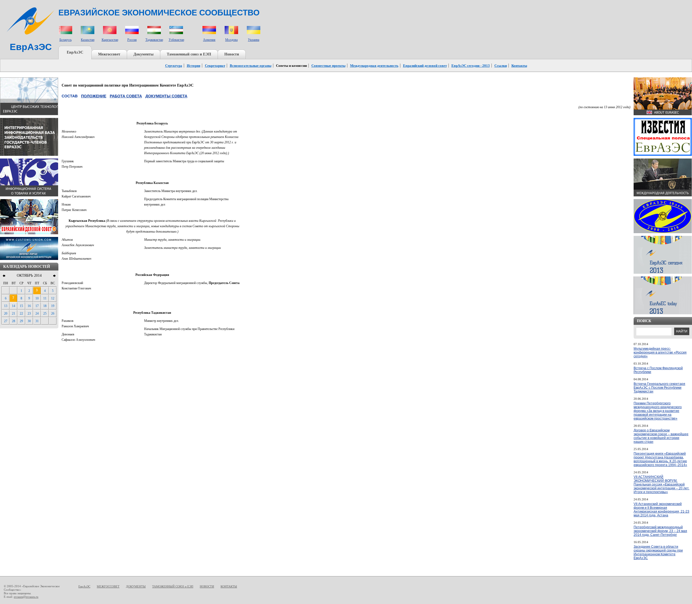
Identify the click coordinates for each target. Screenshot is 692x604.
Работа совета (126, 96)
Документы (144, 54)
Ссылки (500, 66)
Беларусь (65, 39)
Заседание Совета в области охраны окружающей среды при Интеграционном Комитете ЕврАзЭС (658, 552)
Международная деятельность (374, 66)
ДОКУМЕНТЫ (136, 586)
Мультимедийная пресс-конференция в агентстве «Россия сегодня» (660, 352)
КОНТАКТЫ (229, 586)
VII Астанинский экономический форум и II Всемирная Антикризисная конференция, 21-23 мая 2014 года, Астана (661, 509)
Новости (231, 54)
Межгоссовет (109, 54)
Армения (209, 39)
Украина (253, 39)
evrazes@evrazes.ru (26, 596)
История (193, 66)
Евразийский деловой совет (425, 66)
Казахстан (87, 39)
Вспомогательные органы (250, 66)
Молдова (231, 39)
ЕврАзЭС (75, 52)
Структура (173, 66)
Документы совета (166, 96)
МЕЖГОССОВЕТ (108, 586)
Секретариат (215, 66)
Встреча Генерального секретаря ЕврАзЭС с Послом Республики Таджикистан (659, 387)
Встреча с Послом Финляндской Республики (658, 370)
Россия (132, 39)
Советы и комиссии (291, 66)
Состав (70, 96)
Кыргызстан (110, 39)
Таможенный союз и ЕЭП (189, 54)
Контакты (519, 66)
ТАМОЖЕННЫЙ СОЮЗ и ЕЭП (172, 586)
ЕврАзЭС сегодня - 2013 (470, 66)
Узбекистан (176, 39)
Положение (93, 96)
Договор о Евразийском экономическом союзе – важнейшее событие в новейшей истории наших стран (661, 436)
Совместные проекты (328, 66)
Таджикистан (154, 39)
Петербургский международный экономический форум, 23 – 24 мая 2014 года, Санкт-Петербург (660, 531)
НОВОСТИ (207, 586)
